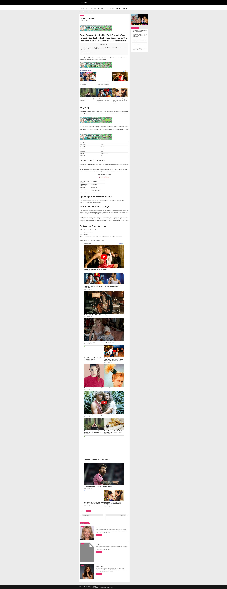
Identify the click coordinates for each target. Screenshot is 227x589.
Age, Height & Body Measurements (87, 51)
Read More (98, 534)
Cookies (89, 586)
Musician (118, 8)
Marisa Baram (98, 544)
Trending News (110, 8)
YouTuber (93, 8)
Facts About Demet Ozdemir (86, 54)
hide (107, 44)
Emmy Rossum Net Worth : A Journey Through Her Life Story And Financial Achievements (140, 35)
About (80, 586)
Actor (82, 8)
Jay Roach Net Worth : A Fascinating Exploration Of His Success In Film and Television (140, 40)
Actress (87, 8)
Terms (86, 586)
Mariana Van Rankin (99, 566)
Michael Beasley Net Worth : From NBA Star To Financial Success (140, 31)
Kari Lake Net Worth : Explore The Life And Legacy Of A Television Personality (140, 44)
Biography (82, 49)
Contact (83, 586)
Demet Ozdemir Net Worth (86, 50)
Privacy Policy (94, 586)
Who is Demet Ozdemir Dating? (87, 53)
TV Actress (81, 15)
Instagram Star (101, 8)
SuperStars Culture (84, 2)
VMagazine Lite (110, 587)
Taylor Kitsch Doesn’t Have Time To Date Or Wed (94, 240)
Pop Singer (124, 8)
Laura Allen (98, 527)
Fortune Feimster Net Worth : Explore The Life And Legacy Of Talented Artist (140, 49)
